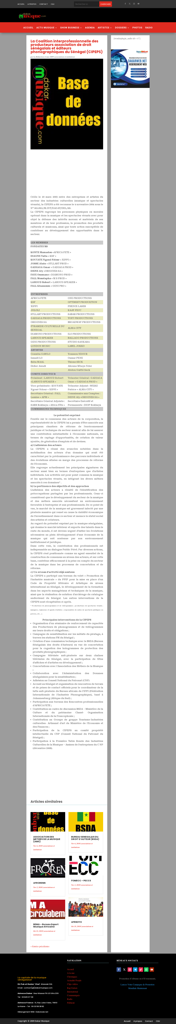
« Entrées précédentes (40, 946)
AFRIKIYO (76, 922)
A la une (71, 972)
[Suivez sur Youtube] (138, 3)
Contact (43, 4)
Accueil (21, 4)
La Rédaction (39, 57)
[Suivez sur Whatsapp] (146, 969)
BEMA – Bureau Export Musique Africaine (46, 925)
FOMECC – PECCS (81, 880)
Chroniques (72, 976)
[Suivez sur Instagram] (134, 3)
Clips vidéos (72, 984)
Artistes (103, 28)
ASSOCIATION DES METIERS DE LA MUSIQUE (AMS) (46, 839)
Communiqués (73, 995)
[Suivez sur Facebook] (125, 3)
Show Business (69, 28)
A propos (32, 4)
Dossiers (121, 28)
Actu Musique (45, 28)
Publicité (71, 1002)
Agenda (90, 28)
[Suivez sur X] (129, 3)
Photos (137, 28)
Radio (149, 28)
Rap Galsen (72, 987)
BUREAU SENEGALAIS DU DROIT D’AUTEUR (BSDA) (85, 838)
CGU (52, 4)
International (72, 991)
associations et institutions (65, 57)
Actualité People (74, 980)
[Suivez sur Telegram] (135, 969)
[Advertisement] (105, 15)
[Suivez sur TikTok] (141, 969)
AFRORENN (39, 882)
